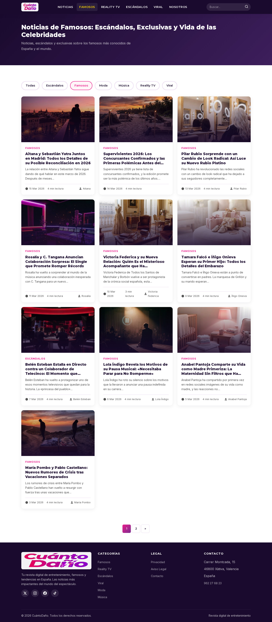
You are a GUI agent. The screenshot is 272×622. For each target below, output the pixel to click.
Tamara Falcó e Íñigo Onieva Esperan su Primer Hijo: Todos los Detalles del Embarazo (213, 261)
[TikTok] (55, 593)
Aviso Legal (158, 569)
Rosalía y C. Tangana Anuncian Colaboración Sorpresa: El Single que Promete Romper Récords (56, 261)
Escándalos (137, 7)
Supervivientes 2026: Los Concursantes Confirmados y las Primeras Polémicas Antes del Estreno (134, 161)
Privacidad (158, 562)
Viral (158, 7)
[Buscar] (246, 7)
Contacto (157, 576)
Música (124, 85)
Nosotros (178, 7)
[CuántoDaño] (29, 7)
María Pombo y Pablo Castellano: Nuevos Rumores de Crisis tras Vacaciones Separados (56, 472)
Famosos (87, 7)
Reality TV (110, 7)
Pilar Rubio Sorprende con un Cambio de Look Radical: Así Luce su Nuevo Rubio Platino (213, 158)
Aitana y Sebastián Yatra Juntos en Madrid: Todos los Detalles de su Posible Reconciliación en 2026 (58, 158)
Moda (103, 85)
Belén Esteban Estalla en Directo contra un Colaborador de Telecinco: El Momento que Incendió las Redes (55, 371)
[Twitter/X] (25, 593)
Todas (30, 85)
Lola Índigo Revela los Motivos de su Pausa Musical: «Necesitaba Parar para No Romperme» (135, 369)
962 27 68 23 (213, 583)
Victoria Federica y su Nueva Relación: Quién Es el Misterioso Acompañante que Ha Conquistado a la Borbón (133, 264)
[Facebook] (45, 593)
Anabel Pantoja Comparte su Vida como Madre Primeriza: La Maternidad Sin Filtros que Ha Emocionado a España (213, 371)
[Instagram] (35, 593)
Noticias (65, 7)
